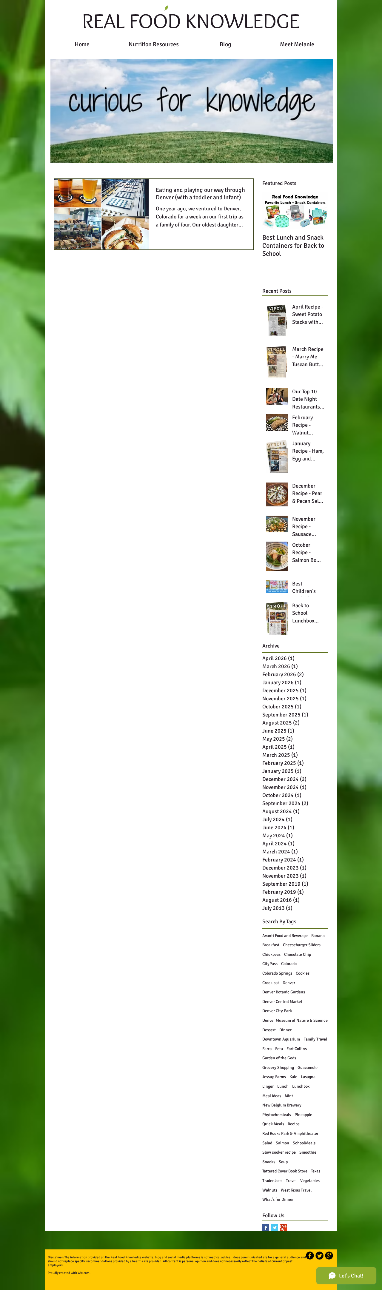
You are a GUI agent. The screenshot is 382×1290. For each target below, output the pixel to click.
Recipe (294, 1123)
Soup (283, 1161)
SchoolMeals (304, 1143)
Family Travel (315, 1039)
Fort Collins (296, 1048)
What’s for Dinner (278, 1199)
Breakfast (270, 944)
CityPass (270, 963)
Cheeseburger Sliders (302, 944)
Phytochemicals (276, 1114)
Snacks (268, 1161)
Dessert (269, 1029)
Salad (267, 1143)
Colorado (289, 963)
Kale (293, 1076)
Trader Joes (272, 1180)
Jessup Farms (274, 1076)
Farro (267, 1048)
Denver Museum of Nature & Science (295, 1020)
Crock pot (270, 982)
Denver (289, 982)
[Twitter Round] (319, 1256)
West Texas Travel (296, 1190)
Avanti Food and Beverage (285, 935)
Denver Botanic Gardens (283, 992)
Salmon (282, 1143)
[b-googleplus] (329, 1256)
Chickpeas (271, 954)
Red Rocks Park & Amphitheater (290, 1133)
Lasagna (308, 1076)
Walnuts (269, 1190)
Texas (315, 1171)
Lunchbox (300, 1086)
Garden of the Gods (279, 1058)
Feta (279, 1048)
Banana (318, 935)
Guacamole (308, 1067)
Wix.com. (84, 1273)
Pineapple (303, 1114)
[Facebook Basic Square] (265, 1227)
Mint (289, 1095)
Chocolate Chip (297, 954)
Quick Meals (273, 1123)
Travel (291, 1180)
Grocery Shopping (278, 1067)
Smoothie (307, 1152)
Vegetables (310, 1180)
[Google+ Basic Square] (283, 1227)
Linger (268, 1086)
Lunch (283, 1086)
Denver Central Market (282, 1001)
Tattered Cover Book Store (284, 1171)
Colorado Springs (277, 973)
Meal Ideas (271, 1095)
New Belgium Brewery (281, 1105)
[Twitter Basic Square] (274, 1227)
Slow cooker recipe (279, 1152)
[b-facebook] (310, 1256)
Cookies (302, 973)
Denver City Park (277, 1010)
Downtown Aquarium (281, 1039)
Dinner (285, 1029)
